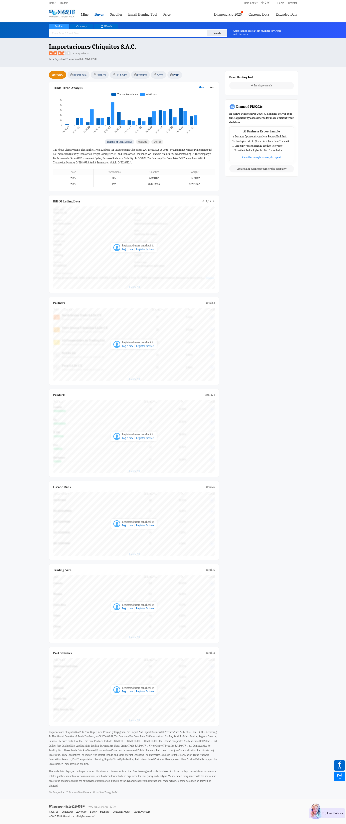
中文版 (265, 2)
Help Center (250, 2)
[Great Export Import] (62, 13)
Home (52, 2)
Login (280, 2)
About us (53, 811)
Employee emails (263, 85)
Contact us (67, 811)
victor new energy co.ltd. (106, 792)
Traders (63, 2)
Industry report (142, 811)
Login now (127, 249)
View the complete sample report (261, 157)
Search (217, 32)
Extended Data (286, 14)
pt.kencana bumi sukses (78, 792)
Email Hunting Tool (142, 14)
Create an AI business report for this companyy (262, 168)
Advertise (81, 811)
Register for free (145, 249)
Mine (85, 14)
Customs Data (258, 14)
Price (167, 14)
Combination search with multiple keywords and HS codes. (257, 32)
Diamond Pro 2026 (228, 14)
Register (292, 2)
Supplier (116, 14)
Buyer (99, 14)
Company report (121, 811)
